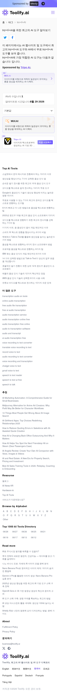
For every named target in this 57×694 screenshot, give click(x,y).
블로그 (5, 480)
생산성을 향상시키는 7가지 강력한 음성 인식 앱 (24, 178)
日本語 (46, 668)
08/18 (5, 537)
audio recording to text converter (17, 356)
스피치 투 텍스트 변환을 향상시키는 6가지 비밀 (24, 232)
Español (18, 675)
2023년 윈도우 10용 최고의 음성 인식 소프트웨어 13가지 (28, 215)
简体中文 (16, 668)
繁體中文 (27, 668)
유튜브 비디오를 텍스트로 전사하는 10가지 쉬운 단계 (26, 282)
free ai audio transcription (14, 310)
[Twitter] (3, 648)
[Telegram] (9, 648)
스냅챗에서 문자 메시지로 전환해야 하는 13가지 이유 (26, 174)
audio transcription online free (16, 319)
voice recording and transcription (17, 361)
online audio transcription (14, 300)
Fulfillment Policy (10, 626)
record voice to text (11, 351)
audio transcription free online (16, 324)
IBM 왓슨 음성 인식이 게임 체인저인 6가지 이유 (24, 253)
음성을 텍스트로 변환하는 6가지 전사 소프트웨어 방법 (27, 244)
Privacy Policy (8, 631)
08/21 (43, 531)
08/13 (24, 537)
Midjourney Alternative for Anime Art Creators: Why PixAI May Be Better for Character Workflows (26, 407)
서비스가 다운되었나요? (13, 499)
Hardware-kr (8, 490)
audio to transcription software (16, 328)
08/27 (15, 531)
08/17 (15, 537)
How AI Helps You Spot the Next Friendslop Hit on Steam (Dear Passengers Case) (25, 445)
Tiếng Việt (7, 682)
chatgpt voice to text (11, 365)
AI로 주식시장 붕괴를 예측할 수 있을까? (20, 551)
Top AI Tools (8, 494)
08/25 (33, 531)
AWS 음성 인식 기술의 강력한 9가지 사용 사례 (23, 278)
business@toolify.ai (11, 643)
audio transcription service (14, 314)
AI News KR (7, 485)
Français (40, 675)
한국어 (37, 669)
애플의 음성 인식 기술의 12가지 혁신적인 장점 (23, 273)
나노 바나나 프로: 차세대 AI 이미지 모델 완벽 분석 (25, 563)
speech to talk (8, 384)
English (5, 668)
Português (7, 675)
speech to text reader (12, 375)
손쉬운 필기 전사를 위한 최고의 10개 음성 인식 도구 (26, 183)
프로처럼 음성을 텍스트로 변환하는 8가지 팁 (22, 249)
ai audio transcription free (14, 337)
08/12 (33, 537)
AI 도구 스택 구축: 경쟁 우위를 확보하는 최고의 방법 (26, 598)
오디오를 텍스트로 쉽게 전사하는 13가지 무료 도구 (25, 187)
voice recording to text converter (17, 342)
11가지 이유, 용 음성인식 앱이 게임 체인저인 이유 (25, 227)
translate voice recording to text (16, 347)
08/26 (24, 531)
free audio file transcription (14, 305)
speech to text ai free (12, 379)
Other (5, 519)
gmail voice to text (10, 370)
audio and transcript (11, 333)
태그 (10, 22)
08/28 (5, 531)
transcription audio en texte (14, 296)
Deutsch (29, 675)
